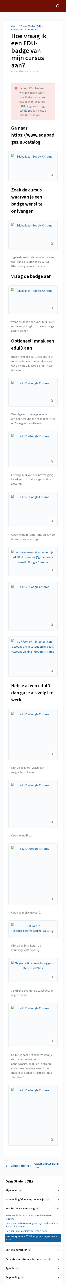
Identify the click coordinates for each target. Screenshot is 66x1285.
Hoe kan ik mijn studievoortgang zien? (26, 1231)
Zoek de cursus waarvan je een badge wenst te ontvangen (27, 200)
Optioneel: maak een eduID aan (32, 344)
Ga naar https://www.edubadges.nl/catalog (32, 135)
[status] (33, 101)
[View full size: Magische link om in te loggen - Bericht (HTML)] (33, 970)
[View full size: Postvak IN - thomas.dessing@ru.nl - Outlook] (33, 929)
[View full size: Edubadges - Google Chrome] (33, 166)
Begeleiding (14, 1277)
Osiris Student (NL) (31, 26)
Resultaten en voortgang (24, 30)
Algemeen (13, 1190)
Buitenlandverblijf (18, 1250)
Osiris (14, 26)
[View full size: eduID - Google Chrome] (33, 392)
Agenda (12, 1268)
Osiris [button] (6, 2)
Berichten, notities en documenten (28, 1259)
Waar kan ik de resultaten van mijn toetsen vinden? (29, 1217)
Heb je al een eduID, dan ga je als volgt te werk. (32, 692)
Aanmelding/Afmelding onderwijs (27, 1199)
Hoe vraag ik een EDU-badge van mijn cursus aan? (28, 50)
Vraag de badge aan (31, 276)
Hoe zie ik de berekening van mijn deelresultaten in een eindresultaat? (32, 1224)
